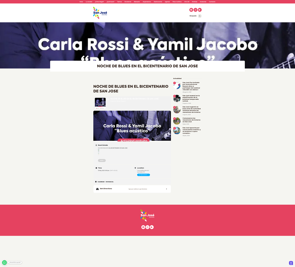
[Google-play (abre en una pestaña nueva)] (200, 10)
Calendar (101, 182)
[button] (4, 262)
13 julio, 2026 (186, 124)
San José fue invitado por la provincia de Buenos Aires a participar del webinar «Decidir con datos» (191, 86)
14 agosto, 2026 (187, 103)
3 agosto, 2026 (187, 114)
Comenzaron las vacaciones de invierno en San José (192, 120)
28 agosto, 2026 (187, 92)
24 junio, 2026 (186, 135)
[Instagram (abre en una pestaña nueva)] (195, 10)
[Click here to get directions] (166, 189)
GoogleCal (109, 182)
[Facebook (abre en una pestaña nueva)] (191, 10)
